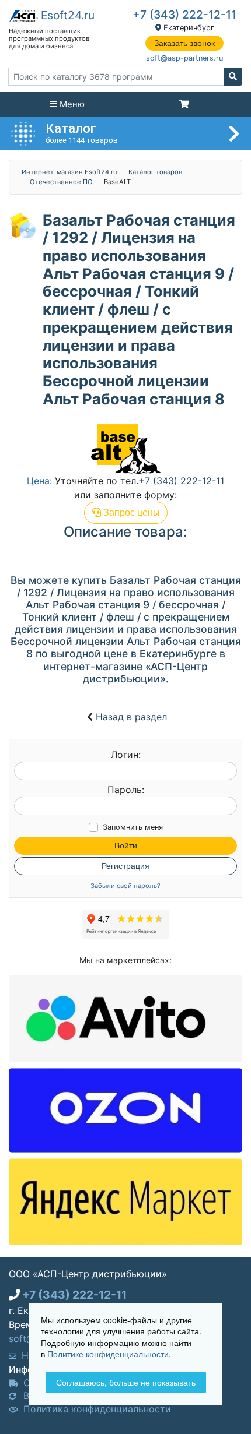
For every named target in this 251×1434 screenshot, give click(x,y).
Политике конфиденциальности (108, 1353)
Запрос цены (130, 512)
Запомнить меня (133, 827)
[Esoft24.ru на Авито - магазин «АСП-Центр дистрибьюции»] (125, 1017)
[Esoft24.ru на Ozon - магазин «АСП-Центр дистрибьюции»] (125, 1109)
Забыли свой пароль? (125, 886)
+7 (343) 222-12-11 (184, 15)
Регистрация (125, 866)
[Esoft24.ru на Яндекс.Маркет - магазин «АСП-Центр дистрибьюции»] (125, 1201)
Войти (125, 845)
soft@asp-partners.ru (184, 58)
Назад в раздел (131, 717)
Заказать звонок (184, 43)
